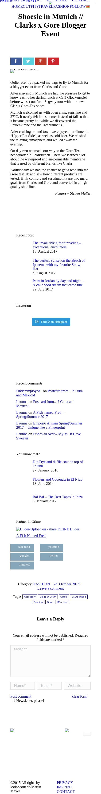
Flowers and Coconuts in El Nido (57, 479)
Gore (50, 602)
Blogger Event (48, 596)
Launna (21, 402)
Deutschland (79, 596)
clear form (79, 696)
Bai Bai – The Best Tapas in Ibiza (58, 497)
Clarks (63, 596)
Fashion (38, 602)
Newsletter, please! (30, 701)
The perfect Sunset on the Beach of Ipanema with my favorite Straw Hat (59, 264)
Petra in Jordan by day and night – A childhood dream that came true (58, 283)
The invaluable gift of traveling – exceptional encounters (57, 245)
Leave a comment (50, 588)
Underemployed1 (29, 391)
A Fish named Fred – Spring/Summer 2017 (40, 414)
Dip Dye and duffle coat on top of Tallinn (58, 464)
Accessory (30, 596)
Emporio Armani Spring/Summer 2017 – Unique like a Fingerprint (49, 425)
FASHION (42, 584)
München (62, 602)
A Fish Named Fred (31, 536)
